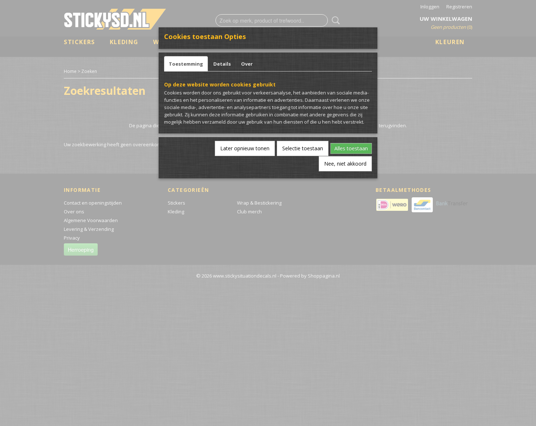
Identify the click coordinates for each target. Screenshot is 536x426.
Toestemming (186, 64)
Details (222, 64)
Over (247, 64)
